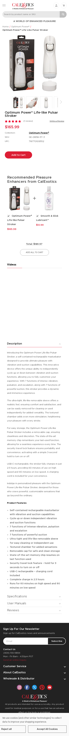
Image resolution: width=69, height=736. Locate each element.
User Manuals (16, 603)
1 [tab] (32, 236)
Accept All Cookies (47, 729)
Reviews (13, 610)
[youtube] (49, 687)
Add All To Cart (34, 252)
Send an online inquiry (14, 660)
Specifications (17, 596)
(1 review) (28, 121)
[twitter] (34, 687)
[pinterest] (42, 687)
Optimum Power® (39, 133)
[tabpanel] (20, 207)
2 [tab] (36, 236)
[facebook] (27, 687)
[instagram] (19, 687)
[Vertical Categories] (4, 5)
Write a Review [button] (57, 121)
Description (14, 343)
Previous (8, 102)
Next (61, 102)
